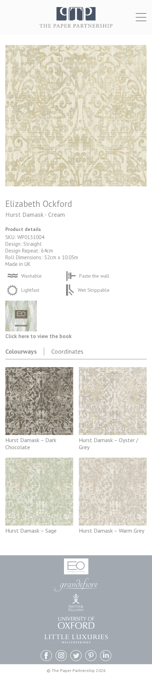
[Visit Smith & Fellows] (76, 602)
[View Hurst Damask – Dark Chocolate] (39, 432)
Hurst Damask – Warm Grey (111, 530)
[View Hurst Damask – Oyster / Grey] (113, 432)
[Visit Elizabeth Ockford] (76, 566)
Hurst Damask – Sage (31, 530)
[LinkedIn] (105, 656)
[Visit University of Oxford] (76, 623)
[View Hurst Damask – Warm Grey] (113, 523)
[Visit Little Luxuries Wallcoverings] (76, 638)
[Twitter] (76, 656)
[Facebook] (46, 656)
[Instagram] (61, 656)
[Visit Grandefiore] (76, 584)
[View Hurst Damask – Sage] (39, 523)
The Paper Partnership (76, 21)
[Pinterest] (91, 656)
